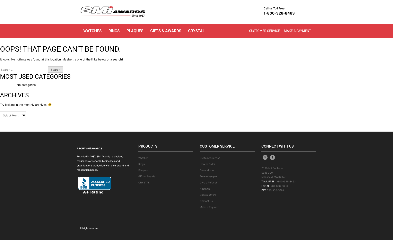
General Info (207, 170)
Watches (92, 30)
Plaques (134, 30)
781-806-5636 (279, 186)
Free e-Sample (208, 176)
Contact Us (206, 200)
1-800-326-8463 (279, 13)
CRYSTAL (196, 30)
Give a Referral (208, 182)
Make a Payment (297, 31)
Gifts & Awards (165, 30)
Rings (114, 30)
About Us (205, 188)
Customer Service (264, 31)
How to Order (207, 164)
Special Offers (208, 194)
